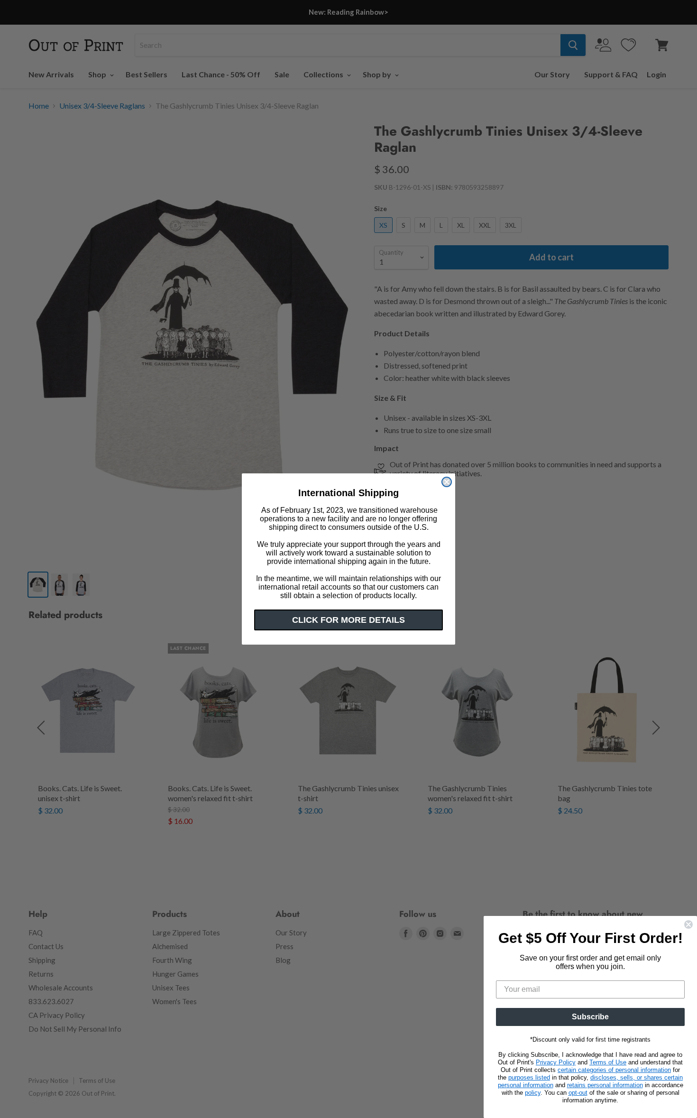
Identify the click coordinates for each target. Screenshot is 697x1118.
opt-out (578, 1092)
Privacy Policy (556, 1062)
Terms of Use (607, 1062)
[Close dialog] (446, 482)
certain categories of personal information (614, 1069)
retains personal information (605, 1085)
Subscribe (590, 1017)
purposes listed (529, 1077)
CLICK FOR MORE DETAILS (348, 620)
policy (533, 1092)
